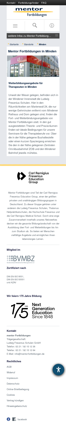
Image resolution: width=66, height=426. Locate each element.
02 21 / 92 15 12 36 (25, 346)
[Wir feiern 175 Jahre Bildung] (33, 310)
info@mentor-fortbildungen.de (29, 353)
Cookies (11, 394)
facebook (22, 419)
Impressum (12, 378)
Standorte (28, 44)
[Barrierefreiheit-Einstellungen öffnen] (58, 369)
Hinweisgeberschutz (17, 406)
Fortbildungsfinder (28, 2)
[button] (8, 419)
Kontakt (11, 2)
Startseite (14, 44)
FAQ (43, 2)
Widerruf (11, 372)
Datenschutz (13, 383)
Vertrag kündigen (15, 400)
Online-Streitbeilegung (18, 389)
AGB (9, 366)
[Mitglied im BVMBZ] (20, 257)
